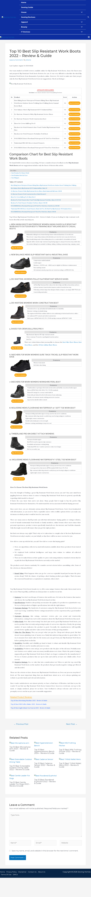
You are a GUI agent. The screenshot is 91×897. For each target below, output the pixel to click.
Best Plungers (15, 178)
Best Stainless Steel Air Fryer (19, 175)
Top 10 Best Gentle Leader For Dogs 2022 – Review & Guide (19, 784)
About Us (41, 872)
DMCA (15, 874)
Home (23, 2)
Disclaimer (22, 872)
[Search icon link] (88, 17)
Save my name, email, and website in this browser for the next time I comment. (45, 851)
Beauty (24, 27)
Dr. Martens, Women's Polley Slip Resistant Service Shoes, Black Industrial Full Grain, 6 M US (36, 191)
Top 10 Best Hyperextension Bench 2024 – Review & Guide (44, 751)
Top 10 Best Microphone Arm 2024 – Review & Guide (19, 749)
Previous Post (21, 724)
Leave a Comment (16, 60)
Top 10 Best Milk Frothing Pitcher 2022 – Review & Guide (70, 751)
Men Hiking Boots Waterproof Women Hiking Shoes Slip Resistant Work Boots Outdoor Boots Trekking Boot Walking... (44, 185)
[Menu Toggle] (81, 12)
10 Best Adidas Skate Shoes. (48, 345)
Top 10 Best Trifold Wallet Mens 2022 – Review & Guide (70, 765)
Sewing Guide (27, 7)
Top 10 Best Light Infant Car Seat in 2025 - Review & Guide (30, 708)
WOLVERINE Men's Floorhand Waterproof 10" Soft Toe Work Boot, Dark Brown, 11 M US (35, 206)
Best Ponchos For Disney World (20, 173)
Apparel (24, 22)
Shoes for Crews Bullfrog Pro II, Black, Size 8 (23, 197)
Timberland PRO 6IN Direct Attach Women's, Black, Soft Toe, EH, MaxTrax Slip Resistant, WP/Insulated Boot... (41, 209)
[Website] (71, 843)
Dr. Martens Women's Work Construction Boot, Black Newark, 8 (28, 194)
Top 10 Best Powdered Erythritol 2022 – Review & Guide (45, 781)
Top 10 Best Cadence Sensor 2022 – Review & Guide (44, 765)
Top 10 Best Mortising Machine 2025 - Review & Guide (29, 700)
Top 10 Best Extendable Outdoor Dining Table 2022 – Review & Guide (19, 768)
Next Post (71, 724)
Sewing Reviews (28, 17)
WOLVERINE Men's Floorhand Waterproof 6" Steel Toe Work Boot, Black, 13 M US (33, 212)
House (23, 12)
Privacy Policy (11, 872)
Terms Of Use (6, 874)
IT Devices (25, 32)
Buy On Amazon (74, 103)
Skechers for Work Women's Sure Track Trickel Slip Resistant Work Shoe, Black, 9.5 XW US (36, 200)
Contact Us (32, 872)
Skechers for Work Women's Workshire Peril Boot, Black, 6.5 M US (29, 203)
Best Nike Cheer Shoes (70, 342)
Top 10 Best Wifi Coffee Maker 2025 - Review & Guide (29, 704)
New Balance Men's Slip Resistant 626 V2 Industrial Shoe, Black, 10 (29, 188)
